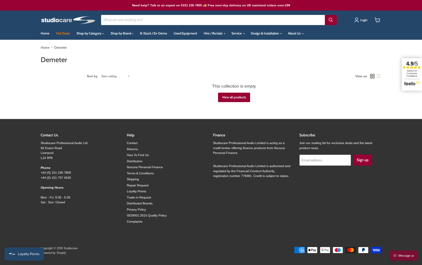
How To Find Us (138, 155)
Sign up (363, 160)
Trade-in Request (139, 197)
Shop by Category (89, 33)
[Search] (331, 20)
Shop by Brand (121, 33)
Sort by (92, 76)
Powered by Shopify (53, 252)
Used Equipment (185, 33)
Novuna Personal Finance (145, 167)
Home (45, 33)
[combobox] (213, 20)
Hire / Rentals (213, 33)
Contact (132, 143)
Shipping (133, 179)
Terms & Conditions (140, 173)
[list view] (378, 76)
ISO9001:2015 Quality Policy (147, 215)
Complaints (134, 221)
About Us (294, 33)
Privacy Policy (136, 209)
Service (236, 33)
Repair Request (138, 185)
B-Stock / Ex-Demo (153, 33)
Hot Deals (63, 33)
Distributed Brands (140, 203)
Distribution (134, 161)
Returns (132, 149)
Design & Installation (265, 33)
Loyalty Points (136, 191)
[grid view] (372, 76)
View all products (234, 97)
